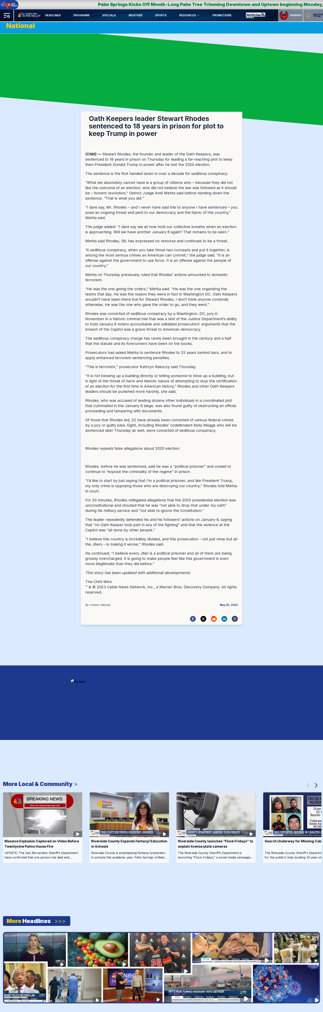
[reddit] (214, 619)
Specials (109, 15)
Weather (135, 15)
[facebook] (193, 619)
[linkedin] (224, 619)
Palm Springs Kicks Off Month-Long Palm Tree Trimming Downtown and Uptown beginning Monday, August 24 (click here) (151, 4)
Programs (81, 15)
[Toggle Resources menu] (198, 15)
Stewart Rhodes (116, 154)
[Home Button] (29, 15)
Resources (187, 15)
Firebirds (296, 15)
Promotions (222, 15)
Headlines (53, 15)
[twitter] (203, 619)
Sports (161, 15)
